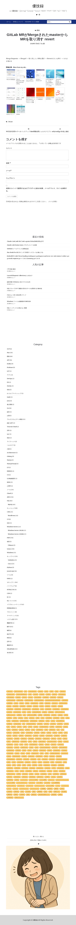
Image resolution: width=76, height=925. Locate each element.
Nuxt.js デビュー (10, 114)
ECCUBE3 (56, 717)
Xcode (53, 776)
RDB (8, 482)
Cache (9, 706)
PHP (8, 538)
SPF (14, 764)
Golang (9, 456)
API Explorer (62, 694)
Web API (9, 776)
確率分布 (34, 794)
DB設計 (19, 714)
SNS (52, 762)
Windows (10, 552)
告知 (8, 389)
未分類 (9, 652)
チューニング (11, 508)
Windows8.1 (17, 776)
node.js (66, 741)
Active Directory (32, 691)
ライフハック (11, 441)
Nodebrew (10, 744)
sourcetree (58, 762)
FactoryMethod (60, 720)
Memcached (46, 738)
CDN (8, 593)
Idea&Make (11, 649)
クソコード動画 (11, 782)
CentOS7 (23, 706)
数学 (8, 626)
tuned (22, 770)
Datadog (51, 711)
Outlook (16, 747)
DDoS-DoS (47, 714)
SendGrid (45, 759)
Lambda (35, 735)
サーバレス (32, 782)
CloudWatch (35, 708)
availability (46, 697)
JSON (60, 732)
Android (42, 694)
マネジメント (11, 612)
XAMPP (47, 776)
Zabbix (16, 779)
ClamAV (54, 706)
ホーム (9, 21)
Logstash (64, 735)
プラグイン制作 (50, 785)
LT (8, 467)
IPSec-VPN (16, 732)
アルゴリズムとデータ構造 (15, 419)
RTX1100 (19, 759)
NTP (26, 744)
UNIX (8, 578)
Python (9, 567)
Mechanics (38, 738)
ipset (23, 732)
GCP (8, 349)
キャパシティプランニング (62, 779)
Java (8, 401)
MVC (9, 741)
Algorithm (63, 691)
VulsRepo (56, 773)
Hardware (15, 729)
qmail (28, 753)
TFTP (54, 767)
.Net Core (10, 691)
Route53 (59, 756)
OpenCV (54, 744)
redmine (24, 756)
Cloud (9, 493)
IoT (8, 371)
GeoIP (66, 723)
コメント (9, 148)
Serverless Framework (61, 759)
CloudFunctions (26, 708)
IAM (46, 729)
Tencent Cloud (12, 426)
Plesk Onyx (42, 750)
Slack (40, 762)
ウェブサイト (10, 178)
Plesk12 (35, 750)
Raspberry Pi (35, 753)
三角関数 (43, 788)
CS (8, 475)
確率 (28, 794)
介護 (8, 449)
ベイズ (57, 785)
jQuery (49, 732)
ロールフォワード (34, 788)
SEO (8, 523)
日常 (8, 430)
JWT (66, 732)
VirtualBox (62, 770)
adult (46, 691)
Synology (32, 767)
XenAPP (60, 776)
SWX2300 (10, 767)
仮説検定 (50, 788)
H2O (9, 729)
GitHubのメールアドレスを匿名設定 (18, 249)
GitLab (10, 121)
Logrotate (57, 735)
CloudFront (17, 708)
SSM (40, 764)
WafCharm (63, 773)
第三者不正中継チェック (44, 794)
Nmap (60, 741)
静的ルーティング (19, 797)
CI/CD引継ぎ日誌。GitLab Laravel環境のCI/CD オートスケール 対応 (50, 82)
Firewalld (40, 723)
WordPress (11, 515)
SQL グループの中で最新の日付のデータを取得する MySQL (24, 288)
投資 (8, 438)
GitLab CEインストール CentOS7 (10, 98)
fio (23, 723)
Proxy (23, 753)
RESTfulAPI (39, 756)
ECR (63, 717)
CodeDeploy (56, 708)
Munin (65, 738)
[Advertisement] (38, 220)
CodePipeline (65, 708)
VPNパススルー (11, 773)
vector (55, 770)
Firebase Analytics (31, 723)
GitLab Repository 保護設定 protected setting (20, 81)
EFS (9, 720)
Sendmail (52, 759)
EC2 (43, 717)
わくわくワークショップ (14, 393)
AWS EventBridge (39, 700)
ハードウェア (11, 586)
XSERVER (10, 779)
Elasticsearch (34, 720)
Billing (27, 703)
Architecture (11, 452)
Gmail (30, 726)
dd (24, 714)
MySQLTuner (15, 741)
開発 (38, 30)
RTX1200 (26, 759)
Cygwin (44, 711)
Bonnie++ (55, 703)
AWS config (20, 700)
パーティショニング (39, 785)
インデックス (24, 779)
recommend (64, 753)
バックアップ (29, 785)
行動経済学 (10, 797)
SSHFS (34, 764)
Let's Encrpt (49, 735)
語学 (8, 641)
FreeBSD (53, 723)
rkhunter (52, 756)
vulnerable (43, 773)
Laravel (42, 735)
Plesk (24, 750)
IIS (58, 729)
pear (37, 747)
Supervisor (46, 764)
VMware (10, 545)
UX (8, 382)
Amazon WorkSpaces (21, 694)
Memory (53, 738)
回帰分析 (16, 791)
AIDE (52, 691)
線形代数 (54, 794)
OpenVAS (10, 747)
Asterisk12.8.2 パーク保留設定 (40, 98)
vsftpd (31, 773)
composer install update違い (50, 98)
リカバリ (15, 788)
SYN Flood (25, 767)
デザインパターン (11, 785)
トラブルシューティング (14, 604)
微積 (34, 791)
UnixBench (42, 770)
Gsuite (65, 726)
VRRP (18, 773)
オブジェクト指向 (33, 779)
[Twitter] (38, 844)
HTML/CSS (10, 589)
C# (8, 519)
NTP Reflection (33, 744)
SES (9, 762)
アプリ (9, 375)
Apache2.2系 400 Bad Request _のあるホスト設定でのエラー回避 (30, 100)
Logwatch (10, 738)
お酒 (8, 415)
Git (8, 726)
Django (60, 714)
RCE (42, 753)
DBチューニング (11, 714)
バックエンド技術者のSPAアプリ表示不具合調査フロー (60, 100)
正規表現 (22, 794)
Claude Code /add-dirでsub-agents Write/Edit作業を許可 (25, 241)
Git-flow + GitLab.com (39, 80)
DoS (26, 717)
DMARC (9, 717)
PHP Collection (63, 747)
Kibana (15, 735)
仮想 (8, 541)
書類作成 (9, 794)
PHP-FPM (55, 747)
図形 (22, 791)
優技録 (38, 6)
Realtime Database (55, 753)
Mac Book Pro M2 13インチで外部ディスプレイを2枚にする (25, 252)
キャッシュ (51, 779)
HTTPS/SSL (39, 729)
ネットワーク (11, 556)
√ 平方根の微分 (11, 269)
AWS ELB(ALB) (29, 700)
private (17, 753)
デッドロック (21, 785)
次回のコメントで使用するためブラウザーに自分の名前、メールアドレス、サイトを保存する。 (36, 189)
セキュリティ (11, 582)
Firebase (10, 367)
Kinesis (21, 735)
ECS (68, 717)
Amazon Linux (11, 694)
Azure (16, 703)
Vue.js (37, 773)
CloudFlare (10, 708)
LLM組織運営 (11, 478)
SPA (65, 762)
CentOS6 (16, 706)
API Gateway (10, 697)
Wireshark (25, 776)
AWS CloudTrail (11, 700)
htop (33, 729)
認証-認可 (10, 423)
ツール (9, 575)
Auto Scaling (38, 697)
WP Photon (40, 776)
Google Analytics (44, 726)
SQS (19, 764)
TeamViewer (40, 767)
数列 (50, 791)
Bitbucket (48, 703)
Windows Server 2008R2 (16, 534)
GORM (52, 726)
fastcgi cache (17, 723)
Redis (9, 756)
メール (8, 171)
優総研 (9, 645)
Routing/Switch (11, 759)
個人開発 (9, 404)
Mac (8, 352)
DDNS (40, 714)
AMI (30, 694)
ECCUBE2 (49, 717)
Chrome (35, 706)
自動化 (60, 794)
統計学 (9, 634)
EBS (38, 717)
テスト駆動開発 (55, 782)
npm (21, 744)
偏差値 (56, 788)
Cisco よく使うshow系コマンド (16, 295)
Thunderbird (60, 767)
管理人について (18, 21)
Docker (20, 717)
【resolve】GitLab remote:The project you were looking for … (60, 82)
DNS (15, 717)
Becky (21, 703)
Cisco (10, 564)
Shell (14, 762)
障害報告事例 (11, 608)
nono (16, 744)
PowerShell (10, 753)
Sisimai (34, 762)
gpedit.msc (59, 726)
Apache (54, 694)
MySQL (10, 504)
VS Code (25, 773)
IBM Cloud (52, 729)
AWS (8, 497)
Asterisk (18, 697)
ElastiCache (15, 720)
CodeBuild (48, 708)
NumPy (41, 744)
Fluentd (46, 723)
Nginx (35, 741)
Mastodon (24, 738)
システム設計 (11, 619)
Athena (24, 697)
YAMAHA (11, 560)
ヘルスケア (10, 445)
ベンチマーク (65, 785)
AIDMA (18, 114)
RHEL (46, 756)
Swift (8, 397)
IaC (8, 434)
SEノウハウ (10, 601)
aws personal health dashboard (53, 700)
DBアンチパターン (60, 711)
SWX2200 (61, 764)
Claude (60, 706)
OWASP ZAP (24, 747)
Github (13, 726)
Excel (53, 720)
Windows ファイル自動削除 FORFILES (19, 301)
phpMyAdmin (10, 750)
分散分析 (9, 791)
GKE (25, 726)
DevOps (9, 378)
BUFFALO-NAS (63, 703)
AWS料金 (10, 703)
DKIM (66, 714)
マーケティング (11, 615)
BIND (41, 703)
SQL (8, 501)
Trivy (17, 770)
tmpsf (67, 767)
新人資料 (64, 791)
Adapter (40, 691)
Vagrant (49, 770)
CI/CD (41, 706)
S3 (39, 759)
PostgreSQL (56, 750)
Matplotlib (31, 738)
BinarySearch (34, 703)
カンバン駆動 (43, 779)
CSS (24, 711)
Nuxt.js (9, 460)
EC (8, 597)
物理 (8, 630)
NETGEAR (24, 741)
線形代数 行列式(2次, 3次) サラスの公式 (18, 282)
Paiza (31, 747)
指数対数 (40, 791)
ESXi (48, 720)
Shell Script (20, 762)
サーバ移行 (39, 782)
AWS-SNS (53, 697)
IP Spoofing (29, 732)
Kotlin (9, 364)
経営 (8, 412)
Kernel (9, 735)
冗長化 (62, 788)
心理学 (9, 486)
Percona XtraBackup (45, 747)
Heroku (21, 729)
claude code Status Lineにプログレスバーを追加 (22, 245)
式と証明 (28, 791)
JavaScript (10, 571)
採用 (46, 791)
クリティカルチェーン (22, 782)
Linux (9, 549)
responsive (31, 756)
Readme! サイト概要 (32, 21)
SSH (29, 764)
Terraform (48, 767)
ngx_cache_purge (52, 741)
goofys (35, 726)
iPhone (9, 732)
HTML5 (27, 729)
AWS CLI (60, 697)
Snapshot (46, 762)
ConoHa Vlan (17, 711)
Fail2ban (9, 723)
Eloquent (42, 720)
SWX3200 (17, 767)
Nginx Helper (42, 741)
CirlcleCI (47, 706)
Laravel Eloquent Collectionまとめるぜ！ (20, 275)
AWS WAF (65, 700)
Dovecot (32, 717)
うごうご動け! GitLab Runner (30, 80)
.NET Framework (18, 691)
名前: (8, 163)
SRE (24, 764)
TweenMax (28, 770)
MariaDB (17, 738)
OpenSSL (61, 744)
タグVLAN (47, 782)
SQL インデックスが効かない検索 (17, 308)
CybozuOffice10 (36, 711)
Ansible (48, 694)
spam (9, 764)
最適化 (16, 794)
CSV (29, 711)
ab (25, 691)
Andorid (35, 694)
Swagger (54, 764)
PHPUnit (18, 750)
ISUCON (37, 732)
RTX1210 (33, 759)
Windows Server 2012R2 (16, 530)
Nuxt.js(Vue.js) (11, 464)
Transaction (10, 770)
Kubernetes (28, 735)
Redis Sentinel (16, 756)
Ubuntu (35, 770)
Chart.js (29, 706)
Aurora (30, 697)
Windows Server (12, 527)
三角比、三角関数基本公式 (20, 98)
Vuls (50, 773)
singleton (28, 762)
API (8, 360)
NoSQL (9, 386)
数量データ (56, 791)
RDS (47, 753)
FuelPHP (60, 723)
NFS (30, 741)
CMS (8, 512)
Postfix (49, 750)
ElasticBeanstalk (24, 720)
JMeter (43, 732)
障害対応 (9, 471)
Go (8, 408)
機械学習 (9, 623)
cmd (42, 708)
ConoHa (9, 711)
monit (59, 738)
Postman (64, 750)
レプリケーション (24, 788)
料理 (8, 638)
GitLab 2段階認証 (10, 79)
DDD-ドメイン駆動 (32, 714)
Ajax (57, 691)
